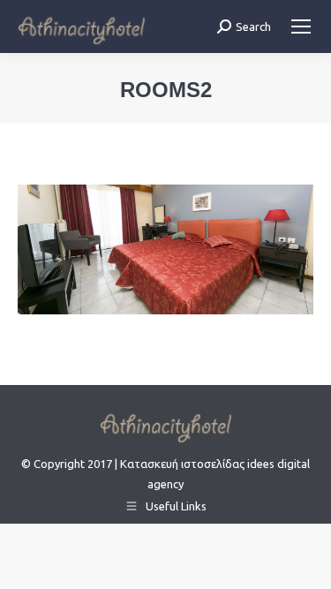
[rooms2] (165, 249)
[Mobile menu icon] (301, 26)
